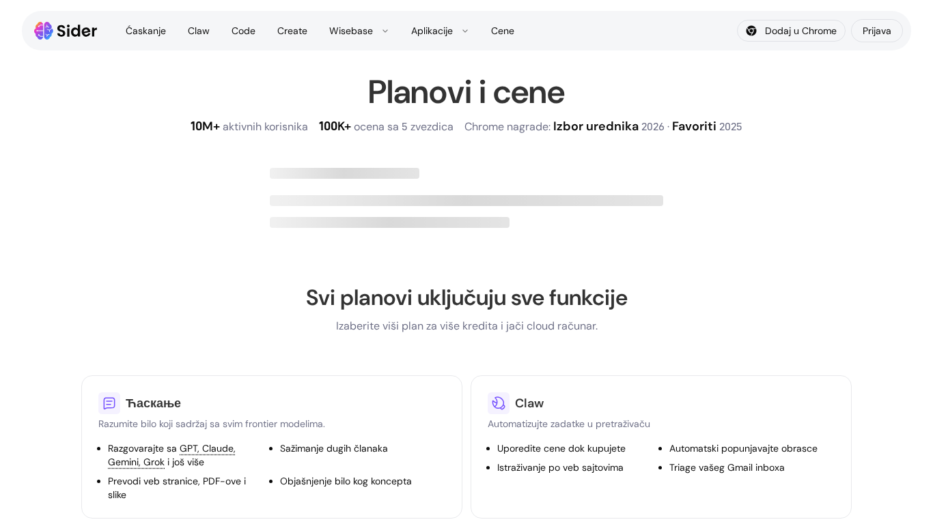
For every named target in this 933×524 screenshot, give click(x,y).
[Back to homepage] (65, 30)
